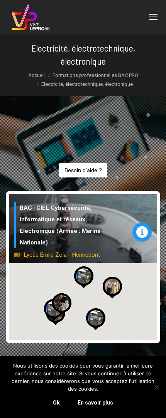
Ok (56, 403)
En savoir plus (95, 403)
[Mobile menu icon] (153, 17)
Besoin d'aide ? (83, 170)
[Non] (156, 387)
